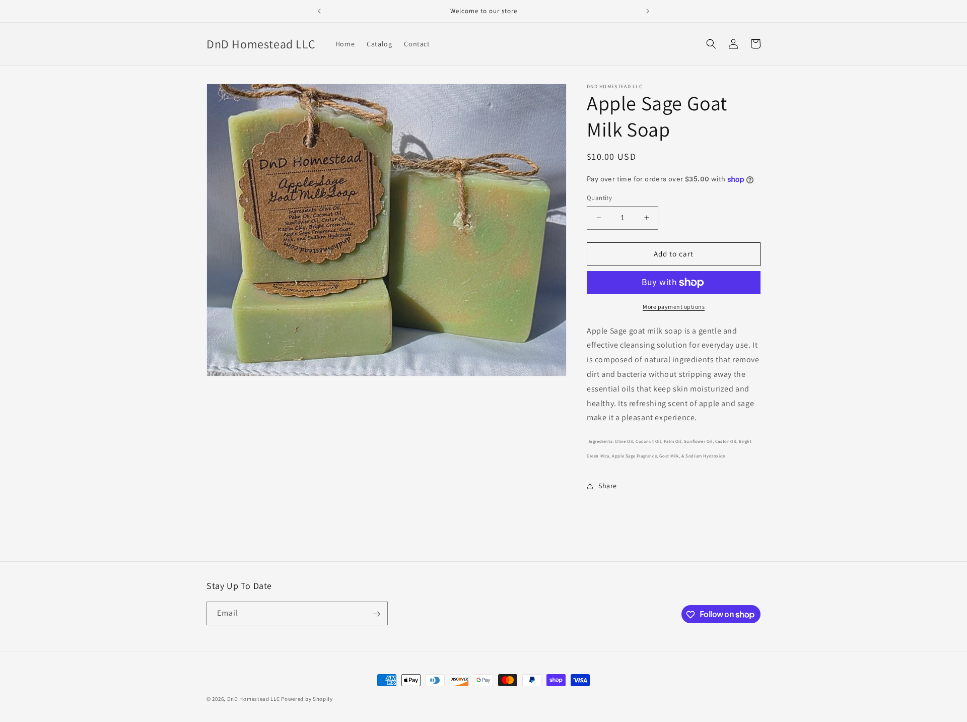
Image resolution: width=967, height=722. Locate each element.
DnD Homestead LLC (253, 698)
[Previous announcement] (319, 11)
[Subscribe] (376, 614)
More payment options (674, 306)
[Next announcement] (648, 11)
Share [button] (607, 485)
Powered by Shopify (307, 698)
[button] (711, 44)
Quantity (599, 197)
